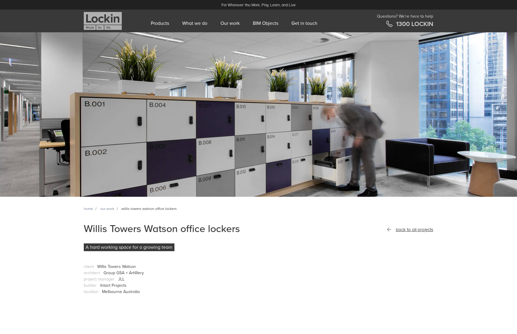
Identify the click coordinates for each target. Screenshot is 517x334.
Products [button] (160, 23)
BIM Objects (265, 23)
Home (88, 209)
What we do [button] (194, 23)
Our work (230, 23)
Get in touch (304, 23)
